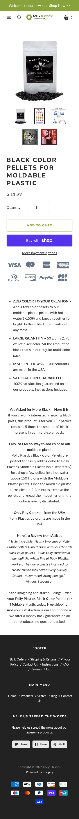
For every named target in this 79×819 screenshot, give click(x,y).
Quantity (13, 207)
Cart (49, 669)
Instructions (50, 664)
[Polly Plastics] (39, 17)
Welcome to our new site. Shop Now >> (39, 5)
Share (43, 744)
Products (27, 696)
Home (12, 696)
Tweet (24, 744)
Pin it (61, 744)
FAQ (66, 664)
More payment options (39, 253)
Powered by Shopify (39, 772)
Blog (54, 696)
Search (42, 696)
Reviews (36, 669)
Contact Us (30, 664)
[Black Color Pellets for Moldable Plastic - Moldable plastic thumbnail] (20, 116)
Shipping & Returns (43, 659)
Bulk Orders (18, 659)
